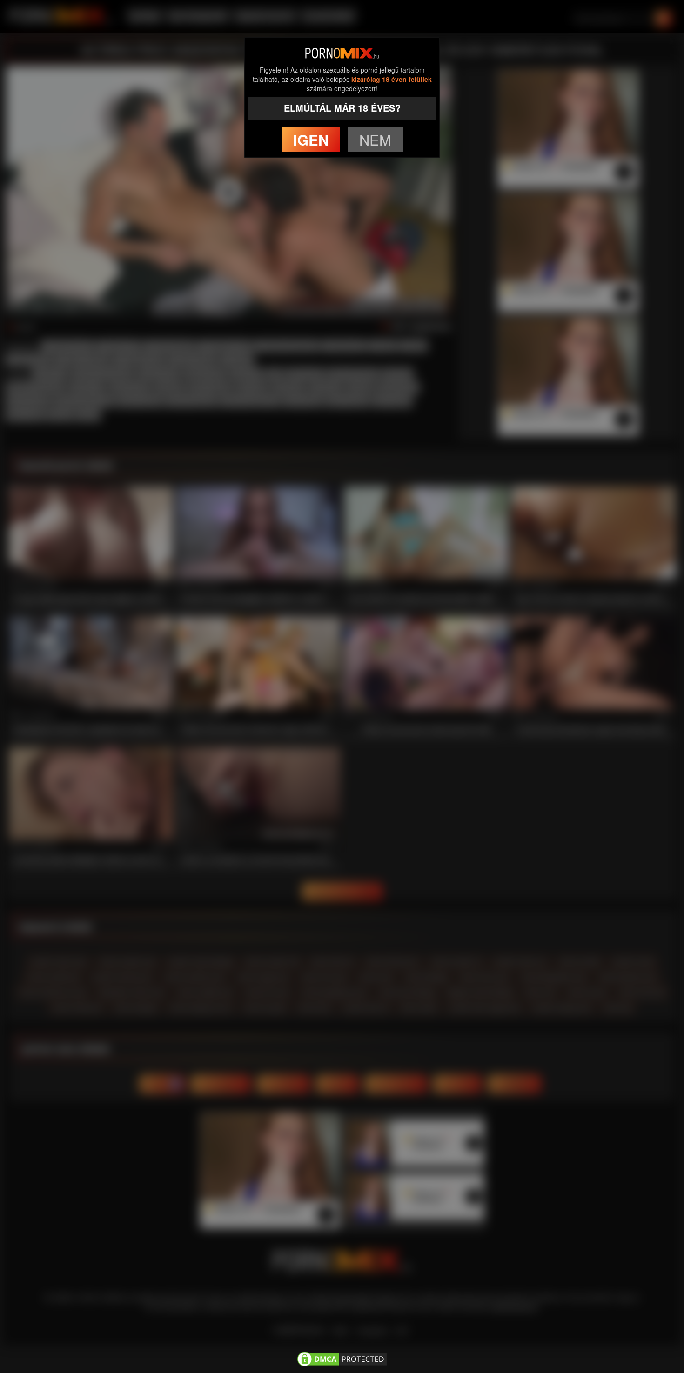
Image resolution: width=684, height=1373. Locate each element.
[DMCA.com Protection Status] (342, 1358)
